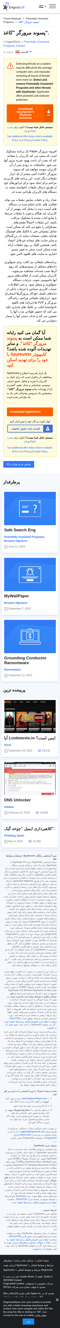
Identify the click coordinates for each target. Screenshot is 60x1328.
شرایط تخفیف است (13, 1021)
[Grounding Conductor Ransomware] (30, 636)
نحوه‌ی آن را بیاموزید (42, 1249)
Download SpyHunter (25, 411)
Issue (7, 745)
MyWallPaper (16, 596)
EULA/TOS (15, 1018)
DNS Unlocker (17, 800)
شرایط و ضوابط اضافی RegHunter (35, 1269)
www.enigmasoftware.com (34, 1098)
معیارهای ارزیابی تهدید (17, 1243)
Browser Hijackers (15, 541)
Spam (20, 835)
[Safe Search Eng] (30, 508)
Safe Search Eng (20, 530)
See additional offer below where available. (30, 136)
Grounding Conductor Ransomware (25, 660)
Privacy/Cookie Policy (36, 140)
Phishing (10, 835)
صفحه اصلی (42, 1260)
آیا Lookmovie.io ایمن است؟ (30, 738)
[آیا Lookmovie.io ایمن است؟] (30, 716)
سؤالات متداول (36, 1243)
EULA (15, 140)
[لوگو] (14, 6)
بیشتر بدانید (41, 1315)
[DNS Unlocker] (30, 778)
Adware (20, 45)
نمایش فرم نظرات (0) (19, 464)
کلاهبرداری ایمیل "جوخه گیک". (29, 828)
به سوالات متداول (31, 965)
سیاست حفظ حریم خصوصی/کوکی (41, 1021)
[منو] (52, 6)
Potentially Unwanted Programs (24, 537)
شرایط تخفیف (23, 1202)
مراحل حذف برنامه (24, 1260)
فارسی (45, 6)
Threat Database (12, 18)
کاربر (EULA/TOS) (17, 1236)
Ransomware (12, 669)
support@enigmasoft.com (32, 1131)
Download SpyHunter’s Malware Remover (25, 113)
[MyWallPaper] (30, 574)
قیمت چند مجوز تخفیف (25, 428)
